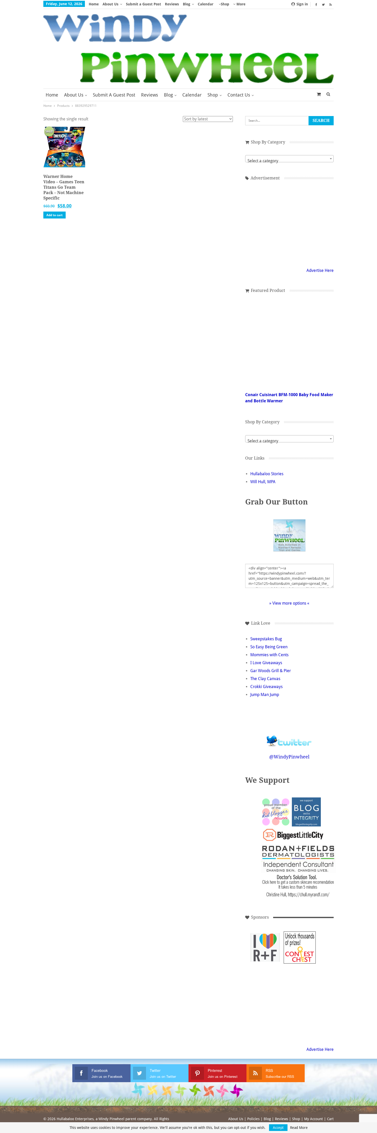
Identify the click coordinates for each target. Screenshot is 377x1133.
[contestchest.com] (300, 947)
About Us (110, 4)
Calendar (205, 4)
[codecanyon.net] (265, 982)
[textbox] (289, 161)
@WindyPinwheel (289, 756)
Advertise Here (320, 270)
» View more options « (289, 603)
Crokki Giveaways (266, 686)
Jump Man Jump (264, 694)
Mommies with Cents (269, 654)
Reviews (172, 4)
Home (94, 4)
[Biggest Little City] (293, 834)
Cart (330, 1119)
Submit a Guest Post (143, 4)
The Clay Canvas (265, 678)
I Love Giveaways (266, 662)
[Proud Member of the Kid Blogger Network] (275, 811)
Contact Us (238, 95)
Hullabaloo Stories (266, 473)
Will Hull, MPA (262, 481)
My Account (313, 1119)
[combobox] (289, 158)
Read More (299, 1127)
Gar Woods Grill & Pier (270, 670)
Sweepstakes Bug (266, 638)
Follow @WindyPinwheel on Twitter (289, 737)
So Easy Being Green (268, 646)
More (240, 4)
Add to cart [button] (54, 215)
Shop (225, 4)
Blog (186, 4)
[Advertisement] (289, 223)
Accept (278, 1128)
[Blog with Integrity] (306, 811)
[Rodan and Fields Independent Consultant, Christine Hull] (265, 947)
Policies (253, 1119)
